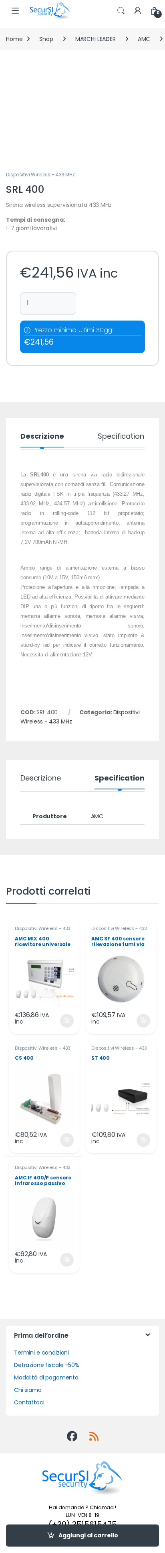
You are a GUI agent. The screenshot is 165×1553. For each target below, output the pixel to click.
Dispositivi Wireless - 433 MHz (40, 174)
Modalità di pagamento (46, 1377)
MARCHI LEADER (95, 39)
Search (121, 10)
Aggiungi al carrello (88, 1535)
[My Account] (137, 11)
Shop (46, 39)
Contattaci (29, 1402)
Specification (121, 437)
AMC (144, 39)
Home (14, 39)
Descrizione (42, 437)
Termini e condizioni (41, 1353)
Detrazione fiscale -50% (46, 1365)
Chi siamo (28, 1390)
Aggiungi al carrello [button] (62, 1021)
